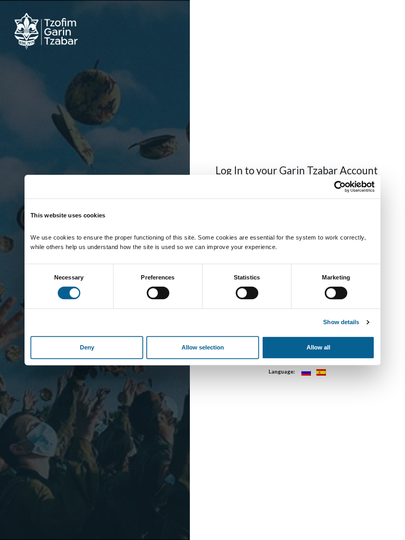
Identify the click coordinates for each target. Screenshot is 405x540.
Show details (341, 322)
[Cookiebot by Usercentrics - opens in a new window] (340, 187)
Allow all (318, 347)
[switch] (158, 293)
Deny (87, 347)
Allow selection (203, 347)
